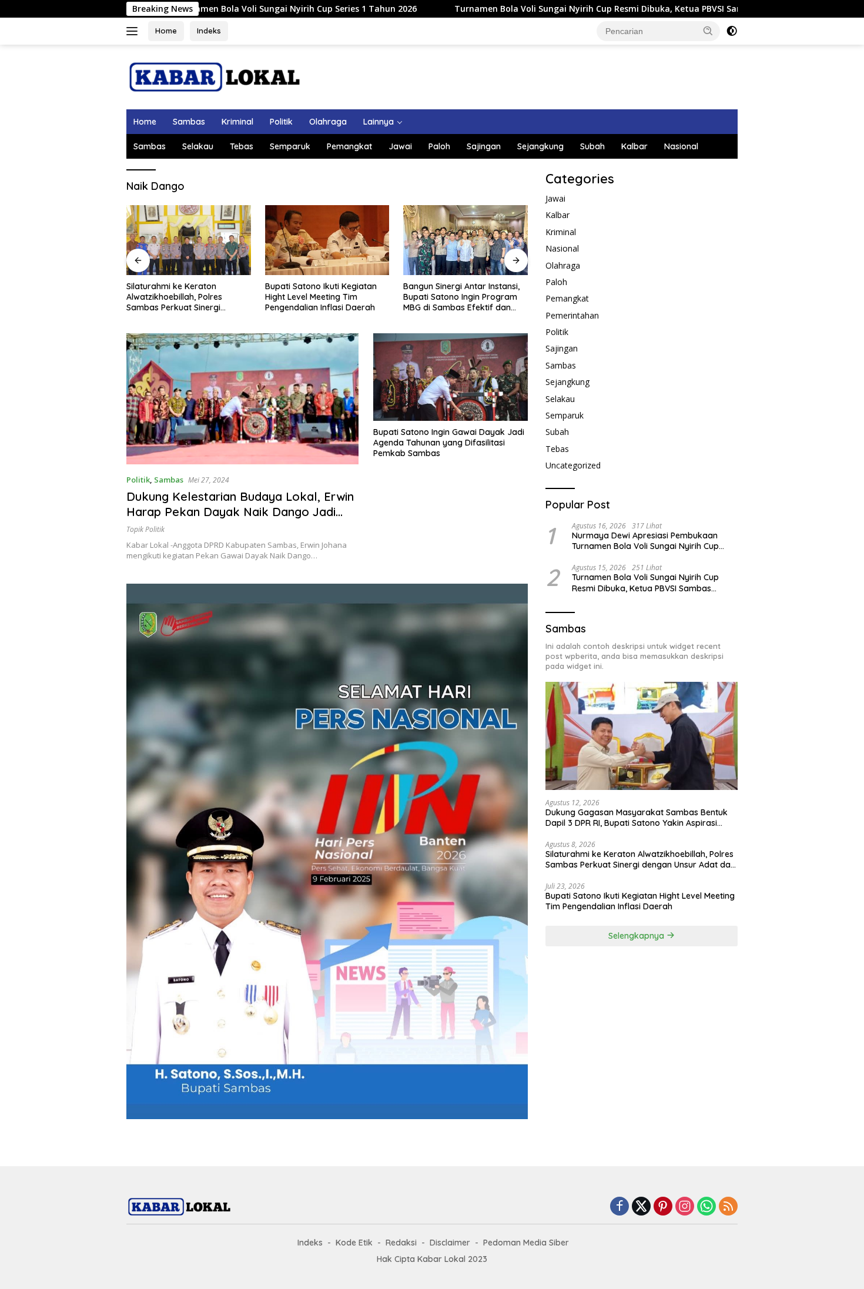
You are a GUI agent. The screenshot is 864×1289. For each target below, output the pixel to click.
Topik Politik (145, 529)
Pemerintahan (572, 315)
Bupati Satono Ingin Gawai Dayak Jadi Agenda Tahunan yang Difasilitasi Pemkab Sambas (448, 442)
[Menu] (134, 31)
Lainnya (378, 121)
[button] (708, 30)
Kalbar (634, 146)
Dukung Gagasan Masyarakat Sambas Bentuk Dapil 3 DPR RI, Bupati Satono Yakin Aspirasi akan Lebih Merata (636, 817)
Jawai (400, 146)
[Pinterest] (663, 1207)
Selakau (197, 146)
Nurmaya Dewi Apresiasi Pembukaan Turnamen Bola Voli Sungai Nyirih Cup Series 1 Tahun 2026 (645, 540)
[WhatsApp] (706, 1207)
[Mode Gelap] (732, 31)
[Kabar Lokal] (214, 76)
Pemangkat (349, 146)
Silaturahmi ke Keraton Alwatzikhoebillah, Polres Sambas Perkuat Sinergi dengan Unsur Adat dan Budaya (174, 297)
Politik (281, 121)
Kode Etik (354, 1242)
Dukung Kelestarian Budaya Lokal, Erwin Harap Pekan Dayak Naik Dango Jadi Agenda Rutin (240, 511)
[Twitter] (641, 1207)
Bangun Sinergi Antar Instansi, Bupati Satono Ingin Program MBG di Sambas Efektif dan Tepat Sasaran (461, 297)
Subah (592, 146)
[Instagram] (684, 1207)
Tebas (241, 146)
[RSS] (728, 1207)
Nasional (681, 146)
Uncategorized (573, 465)
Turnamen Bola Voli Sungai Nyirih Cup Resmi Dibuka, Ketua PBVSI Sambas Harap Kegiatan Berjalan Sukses (598, 9)
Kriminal (237, 121)
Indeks (209, 30)
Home (166, 30)
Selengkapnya (637, 935)
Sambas (189, 121)
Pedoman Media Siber (526, 1242)
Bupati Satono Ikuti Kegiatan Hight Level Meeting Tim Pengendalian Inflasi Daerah (321, 297)
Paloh (439, 146)
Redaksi (401, 1242)
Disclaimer (450, 1242)
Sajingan (484, 146)
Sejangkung (540, 146)
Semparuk (290, 146)
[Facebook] (619, 1207)
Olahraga (328, 121)
